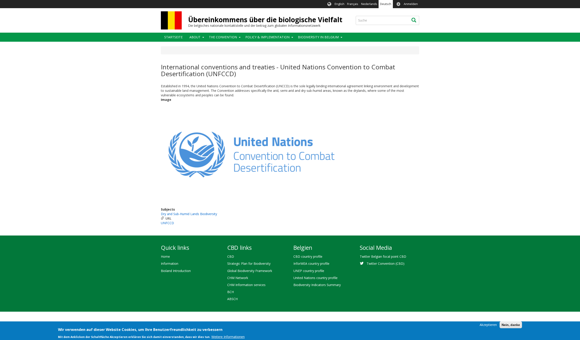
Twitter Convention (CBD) (385, 263)
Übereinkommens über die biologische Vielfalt (265, 19)
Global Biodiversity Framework (249, 271)
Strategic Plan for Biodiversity (249, 263)
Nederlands (369, 4)
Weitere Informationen (228, 336)
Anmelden (411, 4)
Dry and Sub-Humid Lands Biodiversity (189, 214)
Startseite (173, 37)
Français (352, 4)
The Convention (223, 37)
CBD (230, 256)
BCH (230, 292)
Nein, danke (511, 325)
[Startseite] (171, 20)
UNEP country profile (308, 271)
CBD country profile (307, 256)
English (339, 4)
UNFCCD (167, 223)
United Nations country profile (315, 278)
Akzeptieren (488, 325)
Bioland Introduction (176, 271)
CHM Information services (246, 285)
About (195, 37)
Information (169, 263)
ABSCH (232, 299)
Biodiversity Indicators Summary (317, 285)
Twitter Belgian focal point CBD (383, 256)
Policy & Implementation (267, 37)
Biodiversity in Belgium (318, 37)
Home (165, 256)
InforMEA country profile (311, 263)
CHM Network (237, 278)
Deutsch (385, 4)
